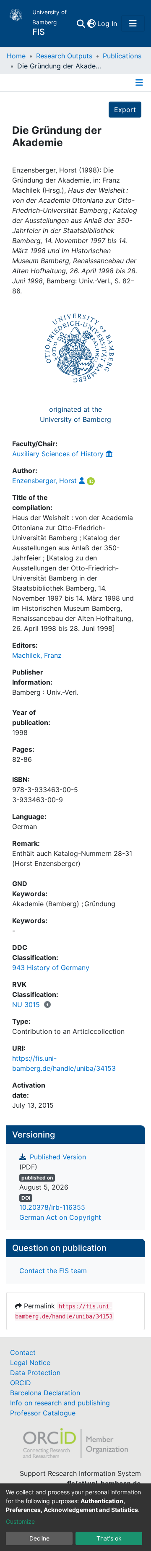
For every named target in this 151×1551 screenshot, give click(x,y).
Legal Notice (30, 1362)
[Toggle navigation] (133, 23)
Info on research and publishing (60, 1403)
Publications (122, 56)
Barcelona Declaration (45, 1393)
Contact (23, 1352)
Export (125, 109)
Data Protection (35, 1372)
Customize (20, 1521)
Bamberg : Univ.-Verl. (45, 692)
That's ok (109, 1538)
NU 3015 (26, 1004)
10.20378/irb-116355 (52, 1207)
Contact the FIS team (53, 1270)
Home (16, 56)
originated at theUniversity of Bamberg (75, 414)
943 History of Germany (50, 967)
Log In (107, 23)
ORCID (20, 1382)
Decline (39, 1538)
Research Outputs (64, 56)
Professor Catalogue (43, 1413)
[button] (91, 23)
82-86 (22, 759)
